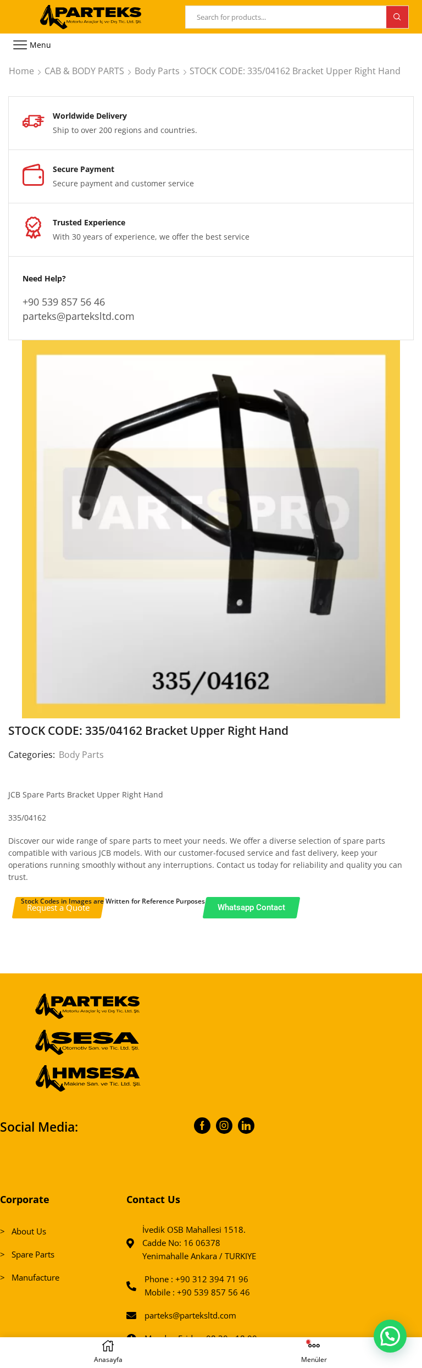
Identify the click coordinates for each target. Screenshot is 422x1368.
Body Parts (157, 71)
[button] (390, 1336)
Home (21, 71)
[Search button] (397, 17)
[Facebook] (202, 1125)
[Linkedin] (246, 1125)
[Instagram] (224, 1125)
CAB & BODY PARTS (84, 71)
